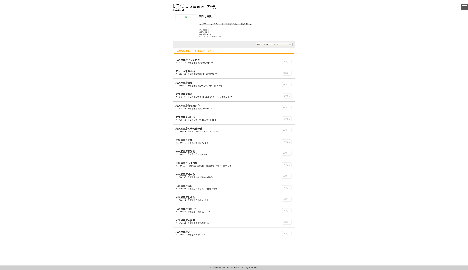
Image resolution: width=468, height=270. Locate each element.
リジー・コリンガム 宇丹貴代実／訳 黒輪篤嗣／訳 (225, 23)
